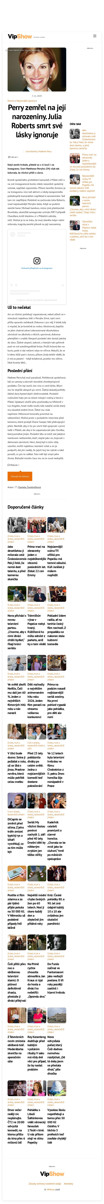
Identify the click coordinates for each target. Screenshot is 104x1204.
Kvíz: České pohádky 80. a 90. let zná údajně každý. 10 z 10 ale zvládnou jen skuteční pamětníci (55, 909)
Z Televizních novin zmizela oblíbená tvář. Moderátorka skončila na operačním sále (16, 1049)
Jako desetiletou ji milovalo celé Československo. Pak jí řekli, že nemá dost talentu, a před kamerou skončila (18, 562)
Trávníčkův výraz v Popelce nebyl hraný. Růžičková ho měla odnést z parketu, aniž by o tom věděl (36, 629)
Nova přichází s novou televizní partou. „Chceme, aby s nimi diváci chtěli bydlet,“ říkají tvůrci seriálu (17, 631)
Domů (11, 100)
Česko (10, 536)
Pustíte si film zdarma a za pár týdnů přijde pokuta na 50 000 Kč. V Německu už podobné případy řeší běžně (16, 911)
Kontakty (68, 1183)
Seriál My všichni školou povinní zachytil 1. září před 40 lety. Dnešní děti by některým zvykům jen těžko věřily (36, 838)
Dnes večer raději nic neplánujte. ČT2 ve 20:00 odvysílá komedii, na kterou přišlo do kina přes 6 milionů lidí (16, 1126)
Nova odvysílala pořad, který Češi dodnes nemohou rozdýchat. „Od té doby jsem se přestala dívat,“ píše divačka (56, 1055)
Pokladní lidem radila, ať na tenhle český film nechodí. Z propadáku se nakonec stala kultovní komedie (56, 629)
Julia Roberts (31, 151)
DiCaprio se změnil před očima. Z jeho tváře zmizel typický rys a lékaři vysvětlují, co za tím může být (16, 835)
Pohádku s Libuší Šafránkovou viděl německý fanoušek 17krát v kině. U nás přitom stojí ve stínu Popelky (36, 1126)
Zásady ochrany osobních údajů (45, 1183)
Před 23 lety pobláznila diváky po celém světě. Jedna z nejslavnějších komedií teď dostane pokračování (36, 769)
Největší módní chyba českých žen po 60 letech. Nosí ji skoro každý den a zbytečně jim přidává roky (36, 909)
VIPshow (51, 1189)
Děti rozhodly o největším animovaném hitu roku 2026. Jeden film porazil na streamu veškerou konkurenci (36, 700)
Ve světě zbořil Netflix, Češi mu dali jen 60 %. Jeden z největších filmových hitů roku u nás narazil (17, 698)
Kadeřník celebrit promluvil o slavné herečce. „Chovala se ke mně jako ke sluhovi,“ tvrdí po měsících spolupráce (56, 840)
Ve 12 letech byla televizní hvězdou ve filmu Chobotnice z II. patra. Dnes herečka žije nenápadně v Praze (55, 769)
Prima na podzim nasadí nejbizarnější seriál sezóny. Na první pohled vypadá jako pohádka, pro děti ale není (56, 700)
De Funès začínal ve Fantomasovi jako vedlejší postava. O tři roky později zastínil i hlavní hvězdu (56, 978)
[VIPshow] (19, 38)
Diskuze (14, 465)
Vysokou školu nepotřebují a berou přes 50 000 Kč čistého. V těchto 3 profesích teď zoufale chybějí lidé (56, 1126)
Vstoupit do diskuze (20, 476)
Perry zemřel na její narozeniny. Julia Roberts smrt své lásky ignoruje (37, 120)
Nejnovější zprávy (26, 100)
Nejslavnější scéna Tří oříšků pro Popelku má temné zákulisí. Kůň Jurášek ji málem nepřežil (56, 560)
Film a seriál (33, 743)
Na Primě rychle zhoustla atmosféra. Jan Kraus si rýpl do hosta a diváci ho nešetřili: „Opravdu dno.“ (36, 980)
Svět (29, 748)
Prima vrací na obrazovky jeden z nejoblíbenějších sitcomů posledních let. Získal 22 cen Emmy (83, 162)
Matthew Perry (44, 151)
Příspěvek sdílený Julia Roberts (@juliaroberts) (37, 300)
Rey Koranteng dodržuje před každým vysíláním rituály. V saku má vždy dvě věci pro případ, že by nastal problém (36, 1053)
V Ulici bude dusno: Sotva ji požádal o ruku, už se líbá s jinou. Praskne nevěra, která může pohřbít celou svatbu (17, 767)
